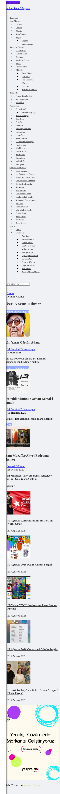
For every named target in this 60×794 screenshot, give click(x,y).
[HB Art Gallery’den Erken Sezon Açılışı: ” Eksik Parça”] (18, 683)
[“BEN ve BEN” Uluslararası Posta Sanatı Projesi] (18, 598)
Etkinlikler (19, 70)
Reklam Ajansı (31, 785)
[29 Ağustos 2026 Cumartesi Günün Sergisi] (18, 642)
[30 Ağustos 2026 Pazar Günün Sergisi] (18, 557)
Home (10, 293)
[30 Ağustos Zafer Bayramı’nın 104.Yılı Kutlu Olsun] (18, 513)
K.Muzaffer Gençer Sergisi (26, 200)
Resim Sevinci (21, 223)
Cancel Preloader (10, 2)
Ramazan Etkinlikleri (29, 90)
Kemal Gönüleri (16, 466)
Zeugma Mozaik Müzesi (31, 272)
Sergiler (18, 37)
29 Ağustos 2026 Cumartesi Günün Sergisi (32, 649)
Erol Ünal (6, 424)
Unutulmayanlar (28, 44)
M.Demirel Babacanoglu (21, 349)
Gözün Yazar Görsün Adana (20, 342)
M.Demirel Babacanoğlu (15, 311)
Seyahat (12, 226)
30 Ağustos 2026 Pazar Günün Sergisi (29, 564)
